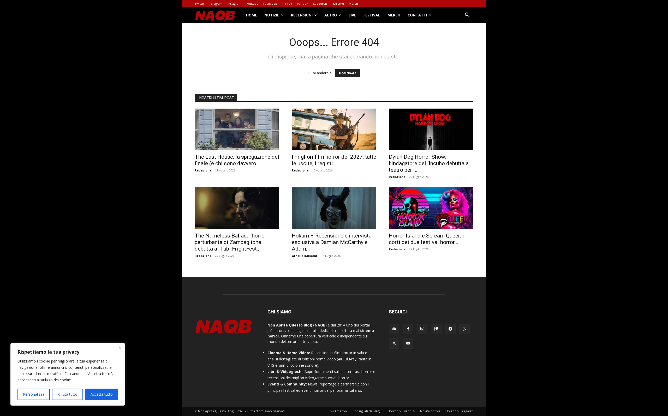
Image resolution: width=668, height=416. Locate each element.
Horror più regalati (459, 411)
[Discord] (394, 329)
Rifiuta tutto (67, 394)
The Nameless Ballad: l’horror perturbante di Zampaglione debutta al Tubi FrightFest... (230, 242)
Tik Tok (287, 3)
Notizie (271, 15)
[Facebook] (408, 329)
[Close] (120, 347)
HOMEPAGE (347, 73)
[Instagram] (422, 329)
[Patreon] (436, 329)
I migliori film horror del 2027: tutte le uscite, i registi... (334, 160)
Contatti (417, 15)
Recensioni (302, 15)
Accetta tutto (102, 394)
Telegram (216, 3)
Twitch (199, 3)
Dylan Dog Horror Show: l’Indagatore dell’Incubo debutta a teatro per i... (429, 163)
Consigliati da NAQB (368, 411)
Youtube (252, 3)
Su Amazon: (339, 411)
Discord (338, 3)
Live (352, 15)
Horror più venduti (401, 411)
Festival (371, 15)
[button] (467, 15)
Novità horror (430, 411)
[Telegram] (450, 329)
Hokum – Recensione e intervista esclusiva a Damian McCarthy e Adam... (332, 242)
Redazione (203, 170)
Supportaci (320, 3)
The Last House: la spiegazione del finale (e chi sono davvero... (237, 160)
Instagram (234, 3)
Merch (353, 3)
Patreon (302, 3)
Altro (330, 15)
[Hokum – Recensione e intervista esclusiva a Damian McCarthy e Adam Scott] (334, 208)
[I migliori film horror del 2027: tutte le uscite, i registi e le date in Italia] (334, 129)
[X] (394, 343)
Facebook (270, 3)
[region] (67, 374)
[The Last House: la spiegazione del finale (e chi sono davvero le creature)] (237, 129)
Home (251, 15)
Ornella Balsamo (305, 256)
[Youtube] (408, 343)
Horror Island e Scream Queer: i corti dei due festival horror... (426, 239)
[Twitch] (464, 329)
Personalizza (33, 394)
